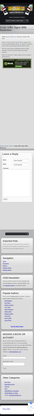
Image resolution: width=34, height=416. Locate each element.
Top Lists (7, 386)
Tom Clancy (8, 303)
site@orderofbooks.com (15, 351)
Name (4, 160)
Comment (6, 168)
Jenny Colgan (8, 318)
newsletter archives (9, 285)
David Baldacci (8, 300)
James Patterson (9, 309)
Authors (23, 17)
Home (10, 17)
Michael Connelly (9, 314)
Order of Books (4, 146)
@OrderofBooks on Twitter (11, 393)
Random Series (7, 268)
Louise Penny (8, 320)
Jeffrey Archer (8, 311)
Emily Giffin (18, 42)
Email (4, 164)
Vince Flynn (8, 316)
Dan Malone (11, 36)
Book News (7, 382)
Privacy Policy (6, 409)
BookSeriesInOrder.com (15, 395)
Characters (17, 17)
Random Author (7, 270)
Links (6, 388)
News (11, 146)
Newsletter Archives (10, 384)
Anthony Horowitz (9, 305)
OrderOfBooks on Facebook (12, 391)
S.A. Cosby (7, 307)
